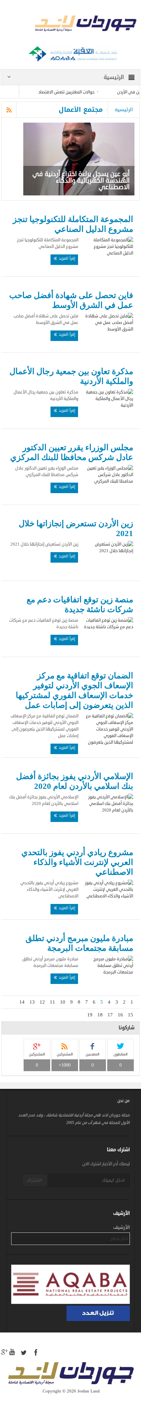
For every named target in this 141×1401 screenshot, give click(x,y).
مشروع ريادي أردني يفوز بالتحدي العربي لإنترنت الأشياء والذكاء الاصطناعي (77, 862)
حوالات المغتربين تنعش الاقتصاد (76, 92)
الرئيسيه (124, 109)
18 (100, 1014)
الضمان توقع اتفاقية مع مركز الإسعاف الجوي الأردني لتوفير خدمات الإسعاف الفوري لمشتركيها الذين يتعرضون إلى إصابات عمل (74, 690)
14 (22, 1002)
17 (110, 1014)
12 (42, 1002)
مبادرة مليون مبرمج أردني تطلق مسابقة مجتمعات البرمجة (79, 943)
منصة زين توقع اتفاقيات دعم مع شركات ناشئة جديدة (80, 604)
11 (52, 1002)
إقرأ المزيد (66, 258)
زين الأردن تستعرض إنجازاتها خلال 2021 (76, 528)
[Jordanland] (70, 24)
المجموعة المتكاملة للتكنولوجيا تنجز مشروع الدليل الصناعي (73, 224)
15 (130, 1014)
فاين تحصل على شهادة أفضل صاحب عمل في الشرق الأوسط (71, 300)
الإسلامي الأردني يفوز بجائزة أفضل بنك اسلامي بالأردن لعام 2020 (74, 781)
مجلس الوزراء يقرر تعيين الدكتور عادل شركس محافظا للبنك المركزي (71, 452)
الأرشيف (121, 1227)
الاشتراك (34, 1180)
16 (120, 1014)
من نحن (123, 1101)
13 (32, 1002)
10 (62, 1002)
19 (89, 1014)
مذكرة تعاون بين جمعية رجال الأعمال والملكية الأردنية (71, 376)
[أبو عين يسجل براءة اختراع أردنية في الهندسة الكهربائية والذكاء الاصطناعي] (78, 159)
